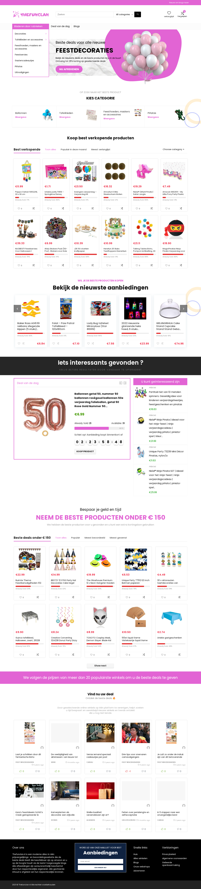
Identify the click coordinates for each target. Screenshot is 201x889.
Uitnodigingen (22, 72)
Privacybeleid (169, 854)
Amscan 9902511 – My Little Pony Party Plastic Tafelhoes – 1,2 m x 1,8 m (174, 194)
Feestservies (21, 54)
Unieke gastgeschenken (169, 637)
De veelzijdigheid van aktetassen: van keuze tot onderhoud (64, 757)
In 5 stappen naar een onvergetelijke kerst (168, 813)
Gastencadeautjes (24, 60)
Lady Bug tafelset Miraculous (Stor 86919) (63, 326)
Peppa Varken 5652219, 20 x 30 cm (26, 193)
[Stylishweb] (42, 748)
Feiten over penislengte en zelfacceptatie (135, 813)
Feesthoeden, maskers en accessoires (28, 47)
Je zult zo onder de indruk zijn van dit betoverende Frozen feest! (170, 757)
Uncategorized (128, 820)
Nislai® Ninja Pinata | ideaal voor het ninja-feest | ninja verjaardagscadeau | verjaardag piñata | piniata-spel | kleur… (167, 428)
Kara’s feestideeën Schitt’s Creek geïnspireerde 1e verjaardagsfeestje (29, 815)
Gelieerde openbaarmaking (171, 864)
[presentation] (17, 308)
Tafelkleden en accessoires (29, 39)
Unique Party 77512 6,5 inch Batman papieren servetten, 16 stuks (135, 583)
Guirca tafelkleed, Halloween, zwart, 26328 (28, 639)
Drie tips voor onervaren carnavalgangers (134, 756)
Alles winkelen (140, 858)
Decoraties (20, 33)
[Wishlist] (169, 13)
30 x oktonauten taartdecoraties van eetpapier (167, 583)
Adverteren (139, 870)
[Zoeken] (137, 14)
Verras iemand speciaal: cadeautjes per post (99, 756)
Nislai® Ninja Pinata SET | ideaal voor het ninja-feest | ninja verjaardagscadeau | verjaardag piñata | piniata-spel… (166, 479)
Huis (135, 854)
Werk (53, 762)
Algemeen (91, 820)
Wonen (54, 820)
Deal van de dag (60, 26)
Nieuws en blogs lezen (179, 2)
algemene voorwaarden (174, 858)
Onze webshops (141, 866)
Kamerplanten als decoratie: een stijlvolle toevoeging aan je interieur (65, 815)
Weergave (20, 117)
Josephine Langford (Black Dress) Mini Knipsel (168, 326)
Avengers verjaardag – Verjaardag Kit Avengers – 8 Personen (85, 194)
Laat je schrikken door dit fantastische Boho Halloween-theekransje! (28, 757)
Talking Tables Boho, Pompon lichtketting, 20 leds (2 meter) (144, 251)
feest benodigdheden (25, 762)
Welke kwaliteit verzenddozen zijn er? (98, 813)
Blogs (77, 26)
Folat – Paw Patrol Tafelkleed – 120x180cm (28, 326)
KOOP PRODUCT (85, 451)
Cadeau (90, 762)
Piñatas (18, 66)
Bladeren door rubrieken (28, 26)
